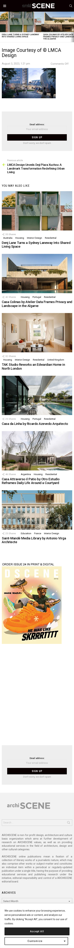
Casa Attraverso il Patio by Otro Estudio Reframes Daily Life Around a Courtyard (31, 481)
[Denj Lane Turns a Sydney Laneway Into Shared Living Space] (20, 22)
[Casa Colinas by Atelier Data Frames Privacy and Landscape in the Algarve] (37, 273)
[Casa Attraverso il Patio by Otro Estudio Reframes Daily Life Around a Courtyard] (37, 450)
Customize (35, 941)
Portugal (37, 297)
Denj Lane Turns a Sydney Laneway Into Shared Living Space (20, 35)
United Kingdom (55, 359)
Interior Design (34, 238)
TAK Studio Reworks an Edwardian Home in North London (33, 366)
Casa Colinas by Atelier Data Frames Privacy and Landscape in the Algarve (37, 304)
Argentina (26, 474)
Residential (50, 238)
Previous (2, 27)
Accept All (37, 931)
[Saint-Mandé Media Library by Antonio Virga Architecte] (37, 510)
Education (26, 533)
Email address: (37, 124)
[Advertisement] (37, 697)
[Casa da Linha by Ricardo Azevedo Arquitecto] (37, 395)
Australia (7, 238)
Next (72, 27)
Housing (19, 238)
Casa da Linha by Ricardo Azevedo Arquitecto (35, 424)
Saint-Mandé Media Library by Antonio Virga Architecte (34, 540)
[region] (37, 926)
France (37, 533)
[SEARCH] (70, 6)
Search (68, 823)
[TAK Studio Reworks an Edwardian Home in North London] (37, 332)
